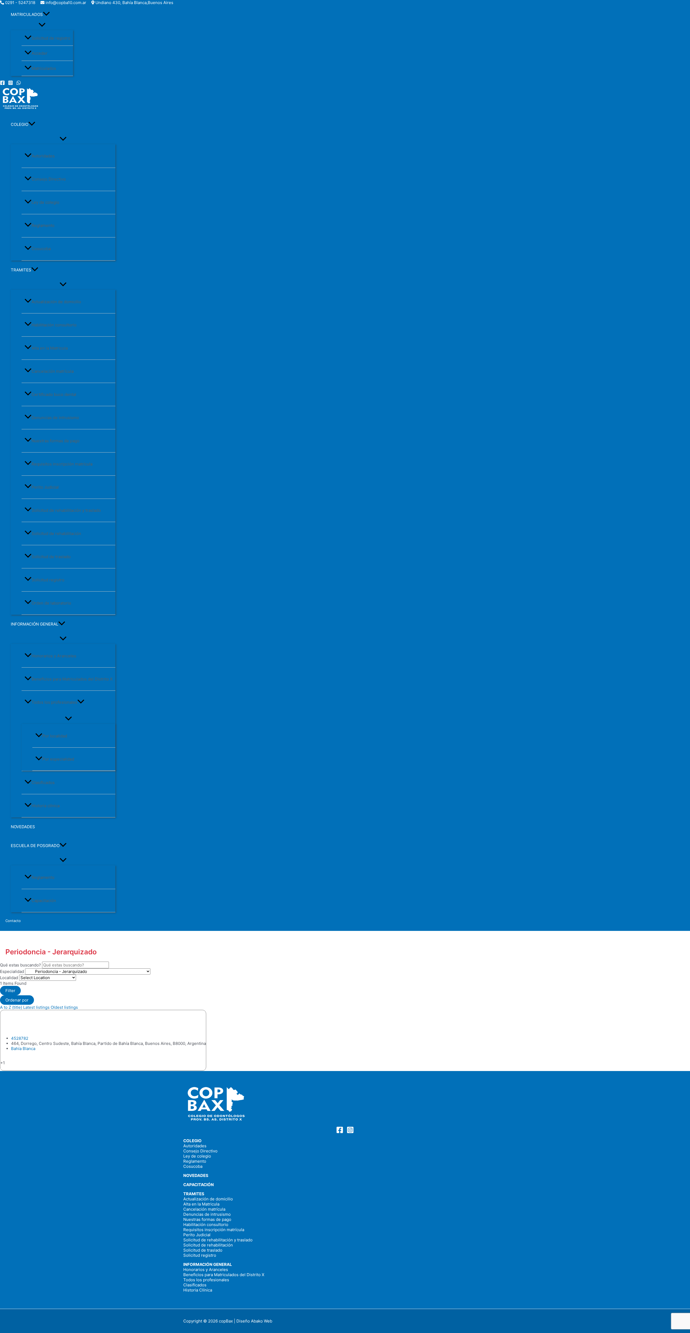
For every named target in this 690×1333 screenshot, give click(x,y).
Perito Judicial (45, 487)
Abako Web (261, 1321)
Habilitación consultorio (54, 324)
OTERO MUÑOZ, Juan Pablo (57, 1022)
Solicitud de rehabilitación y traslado (66, 510)
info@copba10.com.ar (66, 2)
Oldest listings (64, 1007)
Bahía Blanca (23, 1048)
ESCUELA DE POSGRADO (35, 845)
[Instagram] (10, 83)
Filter (10, 990)
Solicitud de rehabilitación (56, 533)
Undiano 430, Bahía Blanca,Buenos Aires (134, 2)
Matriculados (44, 68)
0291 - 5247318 (20, 2)
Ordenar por (17, 1000)
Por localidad (54, 735)
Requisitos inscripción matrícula (62, 464)
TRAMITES (21, 269)
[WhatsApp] (18, 83)
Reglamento (43, 225)
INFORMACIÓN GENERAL (34, 624)
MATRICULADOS (27, 14)
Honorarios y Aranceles (54, 655)
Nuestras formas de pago (56, 440)
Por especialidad (58, 759)
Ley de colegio (45, 202)
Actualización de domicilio (56, 301)
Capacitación (44, 900)
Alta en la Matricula (50, 348)
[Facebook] (2, 83)
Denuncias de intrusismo (55, 417)
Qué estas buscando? (20, 965)
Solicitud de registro (51, 38)
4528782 (19, 1038)
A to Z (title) (11, 1007)
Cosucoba (41, 248)
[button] (46, 14)
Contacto (13, 920)
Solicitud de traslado (51, 556)
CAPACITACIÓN (198, 1184)
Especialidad (12, 971)
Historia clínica (46, 805)
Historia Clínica (197, 1290)
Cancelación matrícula (53, 371)
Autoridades (43, 155)
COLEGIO (19, 124)
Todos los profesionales (54, 702)
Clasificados (43, 782)
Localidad (9, 977)
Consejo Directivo (49, 179)
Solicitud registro (48, 579)
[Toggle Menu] (42, 25)
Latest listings (36, 1007)
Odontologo (11, 1057)
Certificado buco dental (54, 394)
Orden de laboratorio (51, 603)
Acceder (39, 53)
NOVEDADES (23, 826)
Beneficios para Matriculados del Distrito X (72, 679)
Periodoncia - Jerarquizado (26, 1067)
